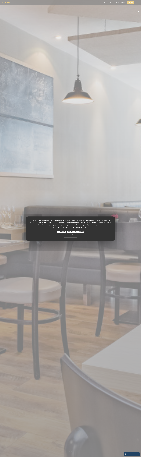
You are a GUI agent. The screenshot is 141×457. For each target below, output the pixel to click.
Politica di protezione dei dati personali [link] (71, 234)
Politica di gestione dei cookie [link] (70, 237)
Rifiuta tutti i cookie (72, 231)
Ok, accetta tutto (61, 231)
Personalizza (81, 231)
